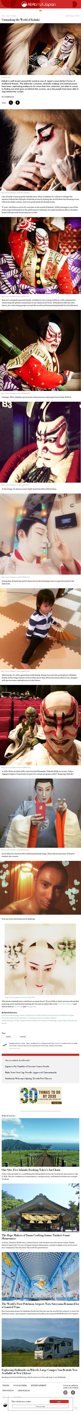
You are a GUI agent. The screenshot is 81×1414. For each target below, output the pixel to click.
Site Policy (17, 1397)
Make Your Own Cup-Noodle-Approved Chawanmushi (31, 1072)
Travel (6, 1386)
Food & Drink (20, 1386)
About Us (6, 1397)
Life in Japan (24, 1391)
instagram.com (5, 77)
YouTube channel (65, 1003)
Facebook (18, 1006)
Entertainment (38, 1386)
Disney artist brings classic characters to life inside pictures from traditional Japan (38, 1015)
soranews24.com (14, 1048)
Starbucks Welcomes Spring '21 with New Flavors (28, 1078)
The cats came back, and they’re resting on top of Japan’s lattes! (29, 1017)
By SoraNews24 (8, 96)
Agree (59, 1401)
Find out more (40, 1406)
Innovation (8, 1391)
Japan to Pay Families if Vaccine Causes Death (27, 1066)
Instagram (31, 1006)
